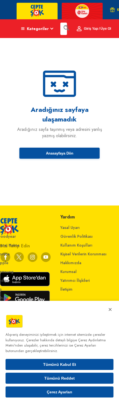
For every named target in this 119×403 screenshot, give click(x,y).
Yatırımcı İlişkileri (75, 280)
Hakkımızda (70, 263)
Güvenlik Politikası (76, 236)
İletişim (66, 289)
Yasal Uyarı (70, 227)
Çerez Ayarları (59, 392)
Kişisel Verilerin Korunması (83, 254)
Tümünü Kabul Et (59, 364)
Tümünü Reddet (59, 378)
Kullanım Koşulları (76, 245)
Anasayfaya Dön (59, 153)
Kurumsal (68, 271)
